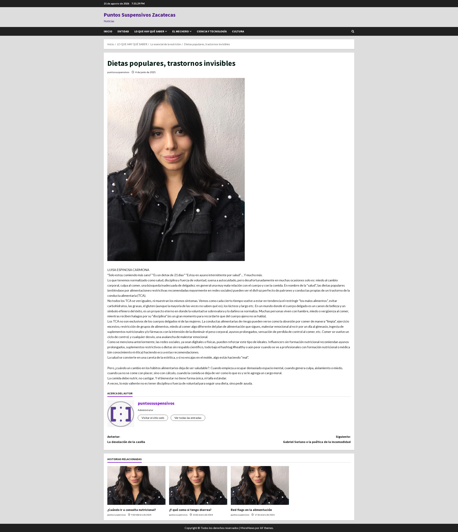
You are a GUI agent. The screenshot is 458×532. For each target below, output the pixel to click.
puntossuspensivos (118, 72)
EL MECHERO (180, 31)
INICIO (108, 31)
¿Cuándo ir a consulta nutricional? (131, 510)
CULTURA (238, 31)
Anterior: (126, 439)
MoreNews (247, 527)
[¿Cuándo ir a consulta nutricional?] (136, 485)
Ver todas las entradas (187, 417)
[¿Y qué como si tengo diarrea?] (198, 485)
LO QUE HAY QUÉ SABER (149, 31)
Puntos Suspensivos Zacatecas (140, 14)
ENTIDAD (123, 31)
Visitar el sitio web (153, 417)
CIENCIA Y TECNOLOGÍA (212, 31)
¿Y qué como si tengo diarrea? (190, 510)
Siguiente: (317, 439)
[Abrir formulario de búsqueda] (353, 31)
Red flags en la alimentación (251, 510)
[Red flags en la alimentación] (260, 485)
